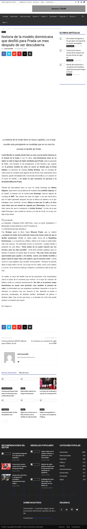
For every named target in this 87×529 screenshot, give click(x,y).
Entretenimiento (7, 388)
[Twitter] (84, 2)
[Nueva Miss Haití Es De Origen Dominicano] (29, 383)
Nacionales (14, 16)
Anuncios (36, 2)
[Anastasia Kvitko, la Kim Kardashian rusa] (10, 404)
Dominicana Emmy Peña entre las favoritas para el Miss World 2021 (10, 393)
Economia (70, 60)
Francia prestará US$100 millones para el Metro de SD (14, 342)
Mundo (35, 16)
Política (43, 16)
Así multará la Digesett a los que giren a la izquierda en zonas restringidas (75, 41)
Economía (53, 16)
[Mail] (19, 362)
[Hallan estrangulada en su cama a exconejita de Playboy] (48, 404)
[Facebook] (75, 2)
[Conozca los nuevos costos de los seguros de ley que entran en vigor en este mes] (62, 52)
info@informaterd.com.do (43, 518)
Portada (5, 16)
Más (4, 22)
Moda (9, 29)
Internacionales (25, 16)
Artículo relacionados (9, 373)
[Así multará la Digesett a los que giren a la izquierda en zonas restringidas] (62, 40)
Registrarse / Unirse (25, 2)
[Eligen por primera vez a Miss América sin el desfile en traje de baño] (29, 404)
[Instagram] (81, 2)
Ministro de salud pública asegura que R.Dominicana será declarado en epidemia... (47, 468)
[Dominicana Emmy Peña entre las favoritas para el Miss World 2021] (10, 383)
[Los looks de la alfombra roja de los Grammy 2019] (48, 383)
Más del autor (24, 373)
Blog (42, 2)
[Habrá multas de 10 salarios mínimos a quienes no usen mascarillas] (35, 453)
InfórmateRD (8, 48)
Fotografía (5, 409)
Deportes (63, 16)
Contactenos (49, 2)
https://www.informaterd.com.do (26, 357)
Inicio (3, 29)
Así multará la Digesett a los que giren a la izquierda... (19, 455)
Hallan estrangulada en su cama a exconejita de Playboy (48, 414)
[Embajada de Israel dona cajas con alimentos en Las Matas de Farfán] (35, 481)
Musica (72, 16)
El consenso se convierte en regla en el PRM (43, 342)
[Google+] (78, 2)
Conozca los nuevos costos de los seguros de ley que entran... (19, 466)
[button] (82, 16)
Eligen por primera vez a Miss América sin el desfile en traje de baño (29, 414)
